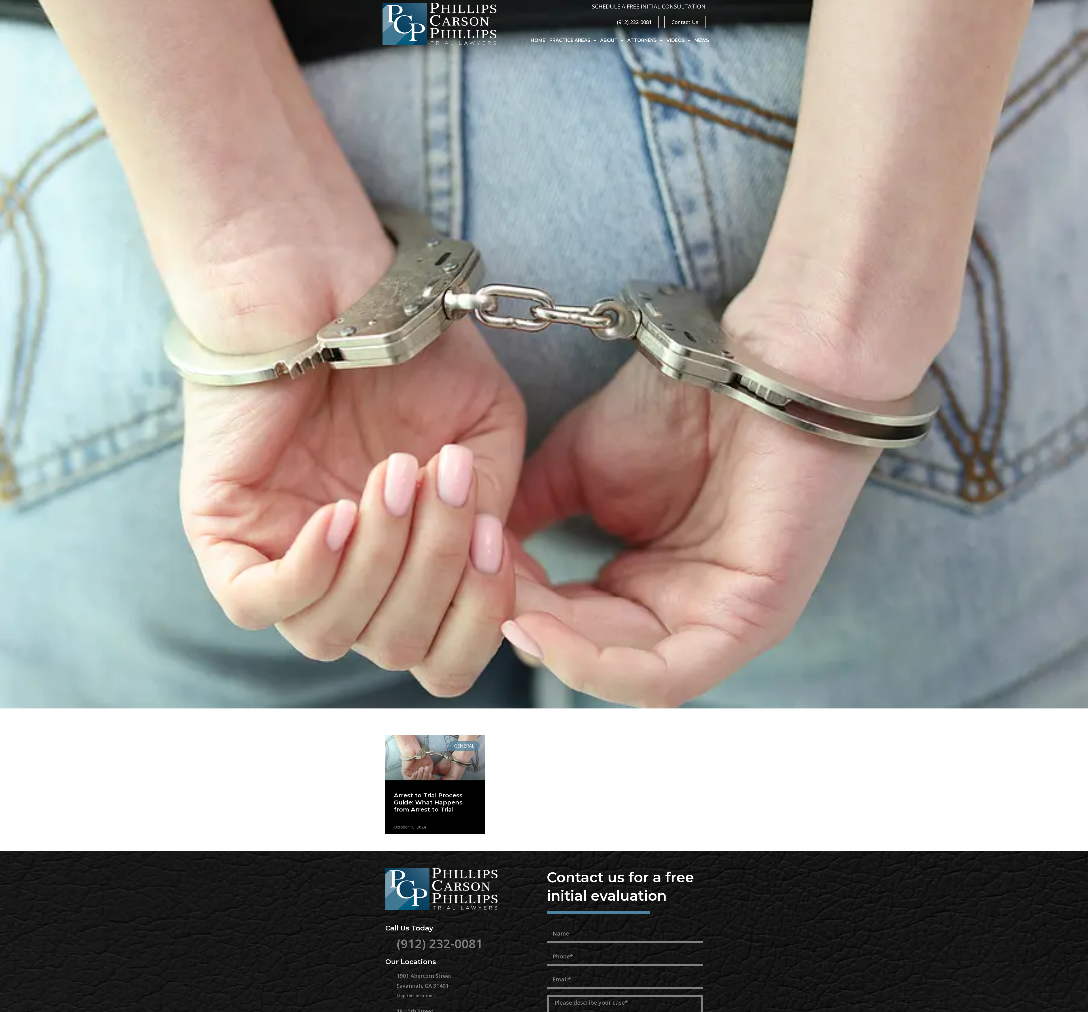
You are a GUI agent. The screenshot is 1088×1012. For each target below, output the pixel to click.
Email (555, 969)
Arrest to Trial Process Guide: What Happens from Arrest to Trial (428, 802)
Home (538, 40)
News (701, 40)
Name (555, 923)
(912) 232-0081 (440, 943)
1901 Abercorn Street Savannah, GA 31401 (424, 985)
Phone (556, 946)
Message (560, 992)
